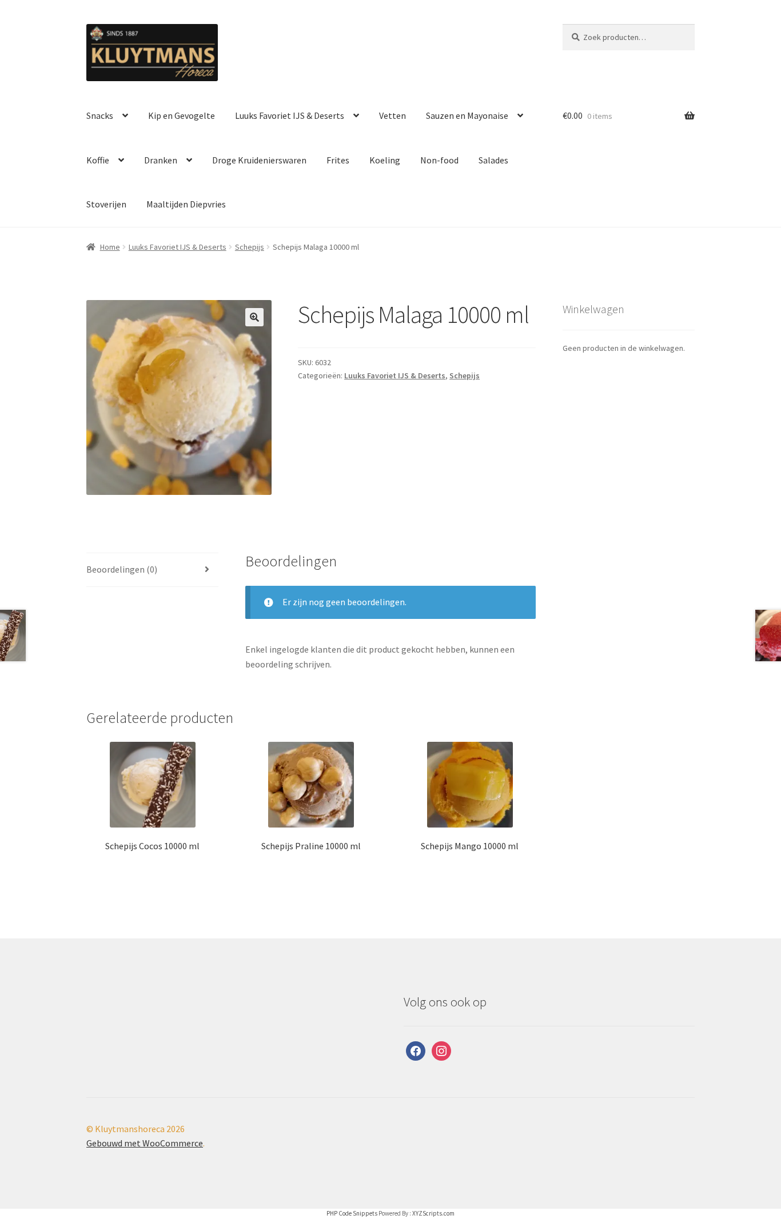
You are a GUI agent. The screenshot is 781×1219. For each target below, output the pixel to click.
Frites (337, 160)
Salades (493, 160)
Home (110, 247)
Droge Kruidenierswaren (259, 160)
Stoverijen (106, 204)
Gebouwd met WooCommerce (144, 1143)
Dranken (160, 160)
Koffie (97, 160)
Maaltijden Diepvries (186, 204)
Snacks (99, 115)
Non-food (439, 160)
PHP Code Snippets (351, 1213)
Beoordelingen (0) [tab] (121, 569)
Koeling (384, 160)
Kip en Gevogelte (181, 115)
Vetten (392, 115)
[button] (254, 317)
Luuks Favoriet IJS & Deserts (289, 115)
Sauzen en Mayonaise (467, 115)
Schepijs (249, 247)
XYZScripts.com (433, 1213)
